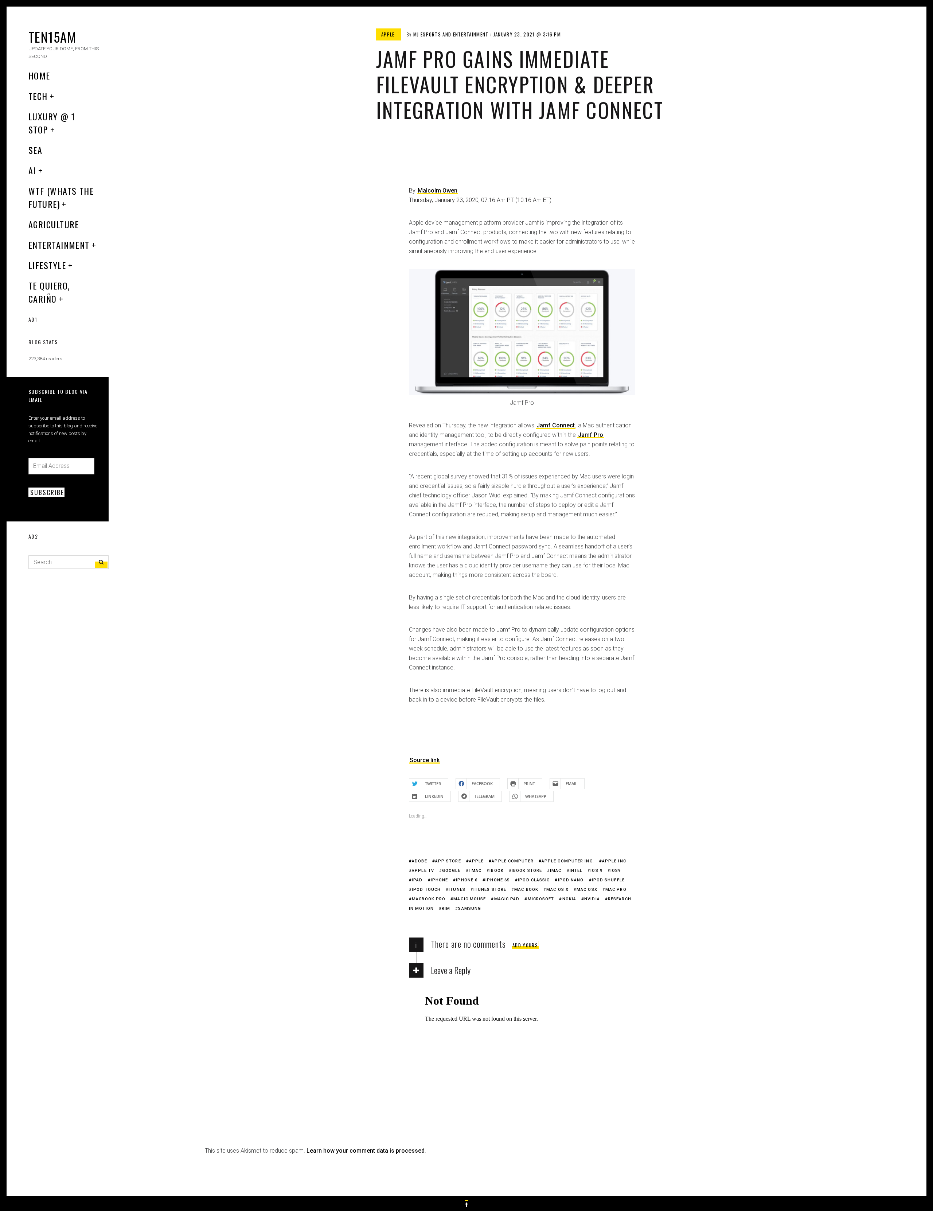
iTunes (457, 889)
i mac (475, 870)
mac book (526, 889)
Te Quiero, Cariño (49, 292)
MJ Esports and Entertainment (450, 34)
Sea (35, 149)
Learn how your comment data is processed (366, 1150)
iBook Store (527, 870)
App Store (448, 861)
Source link (425, 760)
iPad (417, 880)
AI (32, 170)
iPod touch (426, 889)
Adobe (419, 861)
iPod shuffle (608, 880)
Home (39, 75)
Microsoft (541, 899)
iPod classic (534, 880)
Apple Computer (512, 861)
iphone (439, 880)
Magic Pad (506, 899)
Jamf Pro (590, 434)
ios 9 (596, 870)
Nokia (569, 899)
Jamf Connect (555, 425)
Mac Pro (615, 889)
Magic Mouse (469, 899)
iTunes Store (489, 889)
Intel (576, 870)
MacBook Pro (428, 899)
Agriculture (53, 224)
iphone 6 (466, 880)
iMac (555, 870)
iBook (496, 870)
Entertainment (59, 244)
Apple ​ (388, 34)
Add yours (525, 945)
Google (451, 870)
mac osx (587, 889)
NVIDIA (592, 899)
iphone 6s (497, 880)
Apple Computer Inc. (568, 861)
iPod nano (570, 880)
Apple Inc (614, 861)
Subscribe (47, 492)
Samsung (469, 908)
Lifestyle (47, 265)
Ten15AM (52, 36)
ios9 (615, 870)
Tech (38, 95)
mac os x (557, 889)
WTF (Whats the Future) (61, 197)
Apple (476, 861)
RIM (446, 908)
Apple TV (423, 870)
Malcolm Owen (437, 190)
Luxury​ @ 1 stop (51, 123)
